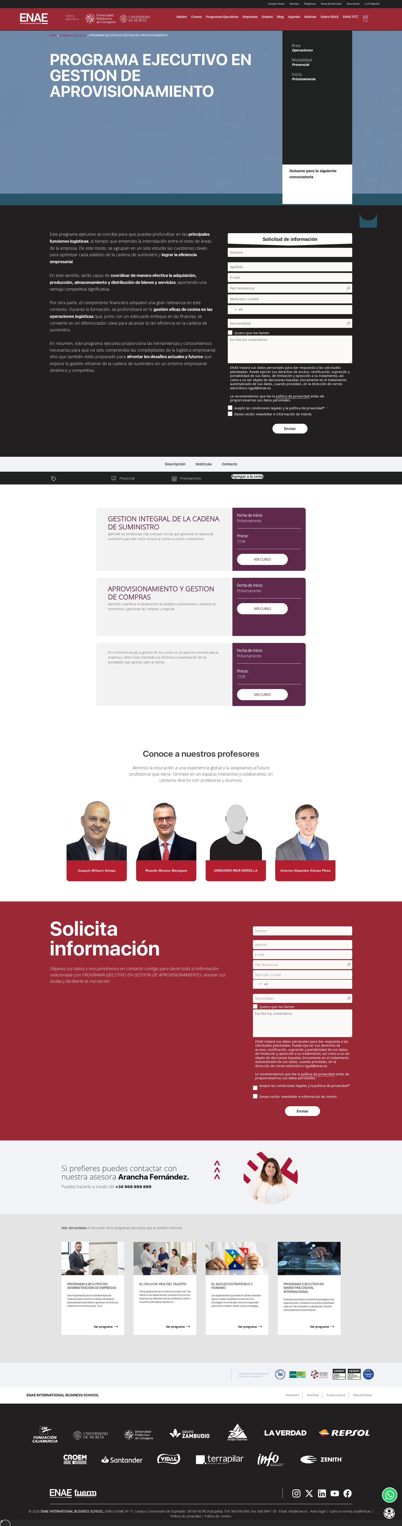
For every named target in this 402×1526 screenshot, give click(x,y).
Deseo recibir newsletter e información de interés (273, 414)
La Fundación (372, 3)
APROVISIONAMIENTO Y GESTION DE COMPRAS (161, 593)
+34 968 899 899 (133, 1186)
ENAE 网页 (350, 17)
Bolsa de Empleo (362, 1395)
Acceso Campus (336, 1395)
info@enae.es (298, 1511)
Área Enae (312, 1395)
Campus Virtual (276, 3)
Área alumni (292, 1395)
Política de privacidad (186, 1516)
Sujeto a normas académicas (350, 1511)
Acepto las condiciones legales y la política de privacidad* (279, 408)
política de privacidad (293, 396)
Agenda (294, 17)
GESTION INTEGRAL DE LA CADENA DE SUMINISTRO (163, 522)
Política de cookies (217, 1516)
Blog (280, 17)
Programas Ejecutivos (73, 35)
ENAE (53, 35)
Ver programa (103, 1326)
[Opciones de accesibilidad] (389, 1513)
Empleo (267, 17)
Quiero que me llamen (251, 333)
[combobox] (233, 309)
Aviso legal (317, 1511)
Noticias (310, 17)
